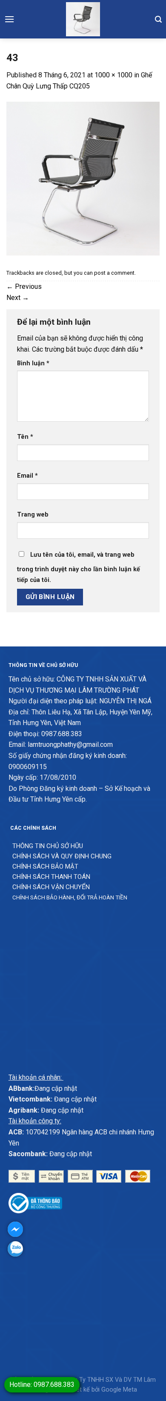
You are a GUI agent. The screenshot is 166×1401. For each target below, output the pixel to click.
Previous (24, 286)
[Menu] (9, 19)
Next (17, 298)
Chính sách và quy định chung (62, 856)
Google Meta (119, 1389)
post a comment (114, 273)
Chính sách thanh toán (51, 877)
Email (27, 475)
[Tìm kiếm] (158, 19)
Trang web (33, 514)
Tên (25, 437)
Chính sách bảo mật (45, 866)
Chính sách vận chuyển (51, 887)
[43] (83, 178)
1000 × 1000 (113, 75)
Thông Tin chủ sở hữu (47, 846)
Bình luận (33, 363)
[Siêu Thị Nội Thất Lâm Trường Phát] (83, 19)
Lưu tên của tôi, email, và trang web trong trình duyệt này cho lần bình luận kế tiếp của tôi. (78, 567)
